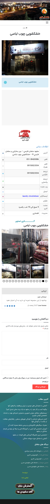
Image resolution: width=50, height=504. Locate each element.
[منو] (47, 23)
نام (47, 358)
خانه (24, 28)
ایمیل (46, 368)
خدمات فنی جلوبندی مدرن (29, 462)
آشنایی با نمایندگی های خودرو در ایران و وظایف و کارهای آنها (27, 406)
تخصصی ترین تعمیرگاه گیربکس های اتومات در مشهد (30, 435)
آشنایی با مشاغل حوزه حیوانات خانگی (35, 438)
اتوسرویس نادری (32, 455)
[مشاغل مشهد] (41, 22)
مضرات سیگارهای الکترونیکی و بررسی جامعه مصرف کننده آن (27, 425)
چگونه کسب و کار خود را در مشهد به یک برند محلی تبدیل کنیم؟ (26, 409)
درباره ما (25, 472)
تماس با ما (25, 478)
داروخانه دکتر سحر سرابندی (33, 451)
